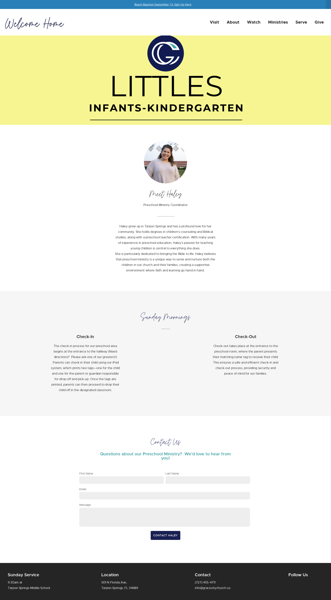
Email (82, 489)
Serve (301, 22)
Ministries (278, 22)
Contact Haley (165, 535)
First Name (86, 473)
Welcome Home (34, 23)
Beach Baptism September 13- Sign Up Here (162, 4)
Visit (214, 22)
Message (85, 505)
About (233, 22)
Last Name (172, 473)
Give (319, 22)
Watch (253, 22)
